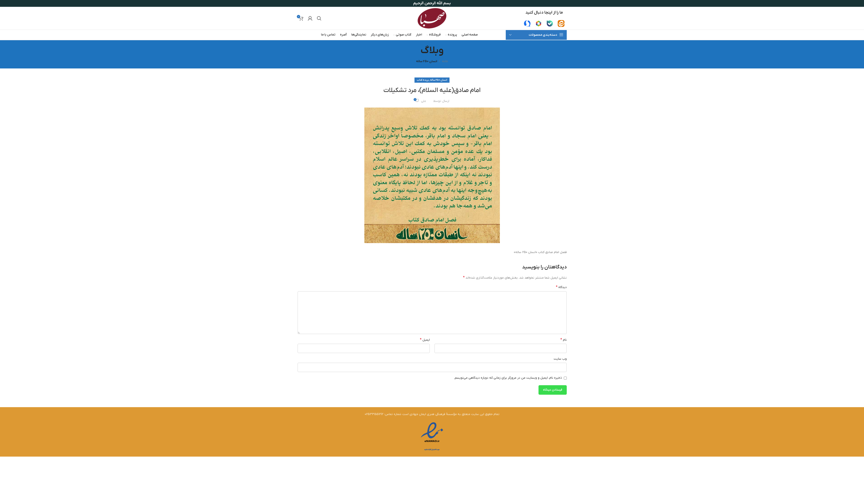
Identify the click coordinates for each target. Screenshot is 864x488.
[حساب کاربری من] (310, 18)
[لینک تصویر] (561, 23)
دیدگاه (561, 287)
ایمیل (425, 340)
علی (423, 101)
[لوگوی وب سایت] (432, 18)
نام (563, 340)
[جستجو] (319, 18)
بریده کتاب (423, 80)
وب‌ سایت (560, 359)
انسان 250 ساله (426, 61)
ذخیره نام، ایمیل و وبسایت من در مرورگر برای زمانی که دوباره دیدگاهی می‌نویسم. (508, 378)
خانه (445, 61)
